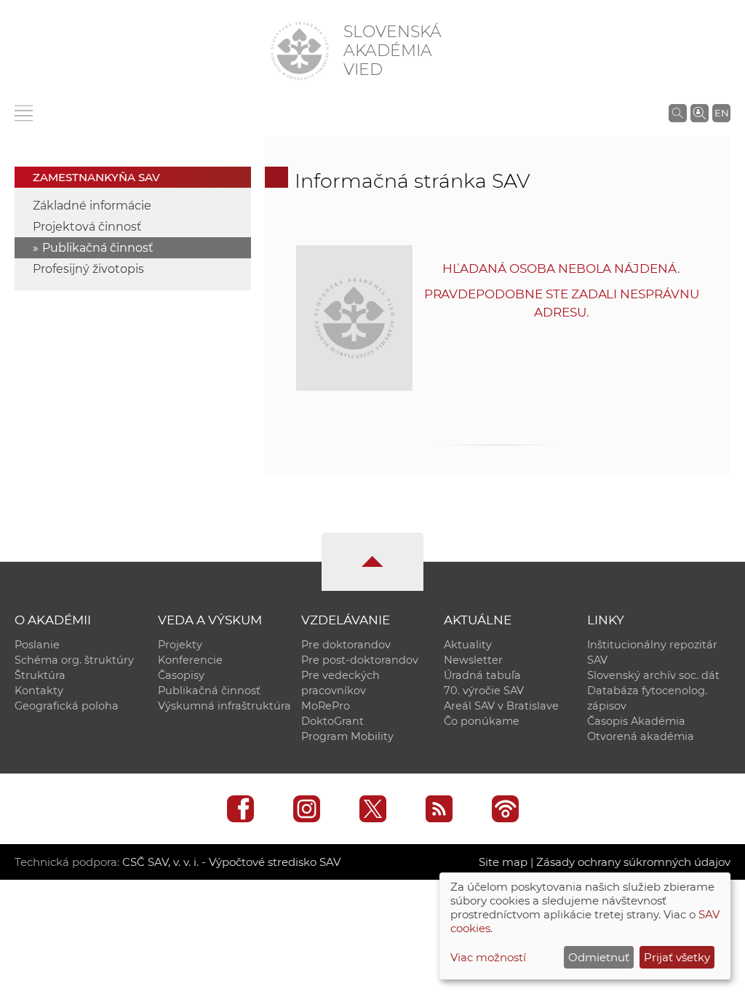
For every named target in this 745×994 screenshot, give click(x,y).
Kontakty (39, 690)
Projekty (180, 644)
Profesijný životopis (88, 269)
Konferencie (190, 660)
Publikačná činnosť (98, 248)
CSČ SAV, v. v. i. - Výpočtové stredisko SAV (231, 862)
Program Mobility (347, 736)
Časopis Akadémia (636, 721)
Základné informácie (92, 205)
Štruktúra (40, 675)
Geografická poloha (67, 705)
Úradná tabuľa (482, 675)
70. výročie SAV (484, 690)
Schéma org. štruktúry (74, 660)
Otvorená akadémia (640, 736)
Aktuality (468, 644)
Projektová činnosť (87, 227)
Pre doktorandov (346, 644)
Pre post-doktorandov (359, 660)
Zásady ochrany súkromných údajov (633, 862)
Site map (503, 862)
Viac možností (488, 957)
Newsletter (473, 660)
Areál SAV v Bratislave (501, 705)
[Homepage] (300, 51)
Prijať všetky (677, 957)
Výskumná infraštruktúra (224, 705)
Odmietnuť (598, 957)
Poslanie (37, 644)
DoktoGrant (332, 721)
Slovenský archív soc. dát (653, 675)
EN (721, 113)
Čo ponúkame (481, 721)
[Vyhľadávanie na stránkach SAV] (678, 113)
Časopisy (181, 675)
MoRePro (325, 705)
